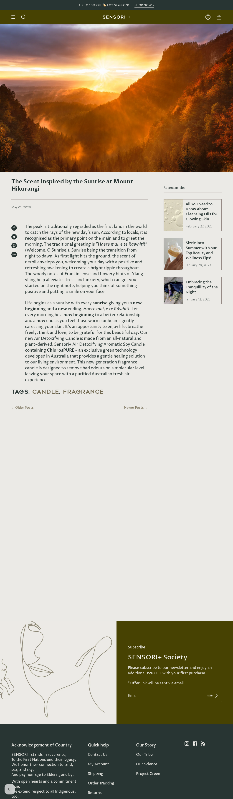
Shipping (95, 773)
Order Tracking (101, 783)
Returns (95, 792)
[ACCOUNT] (208, 17)
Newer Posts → (136, 408)
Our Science (146, 764)
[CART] (219, 17)
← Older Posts (22, 408)
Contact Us (97, 754)
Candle (45, 392)
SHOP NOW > (144, 5)
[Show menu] (14, 17)
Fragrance (83, 392)
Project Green (148, 773)
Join (210, 695)
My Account (98, 764)
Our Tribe (144, 754)
